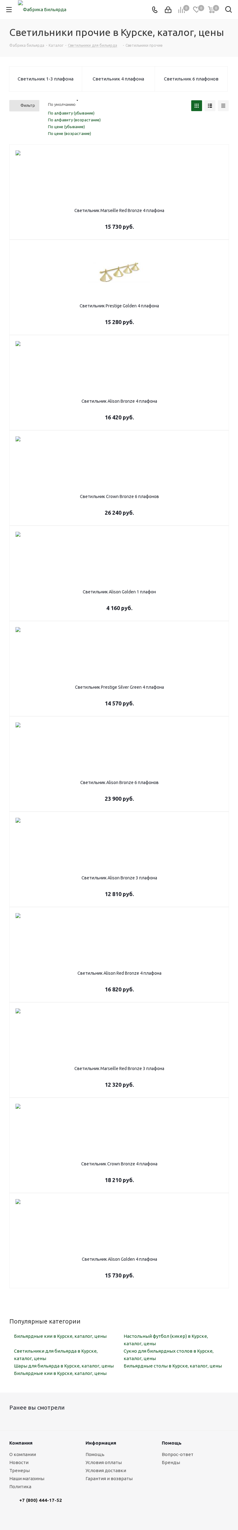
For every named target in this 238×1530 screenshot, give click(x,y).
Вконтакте (73, 1506)
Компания (21, 1442)
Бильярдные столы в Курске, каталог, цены (173, 1365)
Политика (20, 1486)
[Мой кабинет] (168, 9)
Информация (101, 1442)
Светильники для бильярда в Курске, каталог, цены (56, 1354)
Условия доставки (106, 1470)
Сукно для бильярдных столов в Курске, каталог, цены (169, 1354)
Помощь (95, 1454)
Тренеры (19, 1470)
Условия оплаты (104, 1462)
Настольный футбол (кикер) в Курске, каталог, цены (166, 1339)
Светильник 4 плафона (118, 78)
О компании (22, 1454)
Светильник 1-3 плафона (45, 78)
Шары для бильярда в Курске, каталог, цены (64, 1365)
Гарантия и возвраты (109, 1478)
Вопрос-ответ (177, 1454)
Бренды (171, 1462)
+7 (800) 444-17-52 (40, 1500)
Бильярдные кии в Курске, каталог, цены (60, 1336)
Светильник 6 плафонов (191, 78)
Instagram (88, 1506)
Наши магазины (26, 1478)
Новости (19, 1462)
